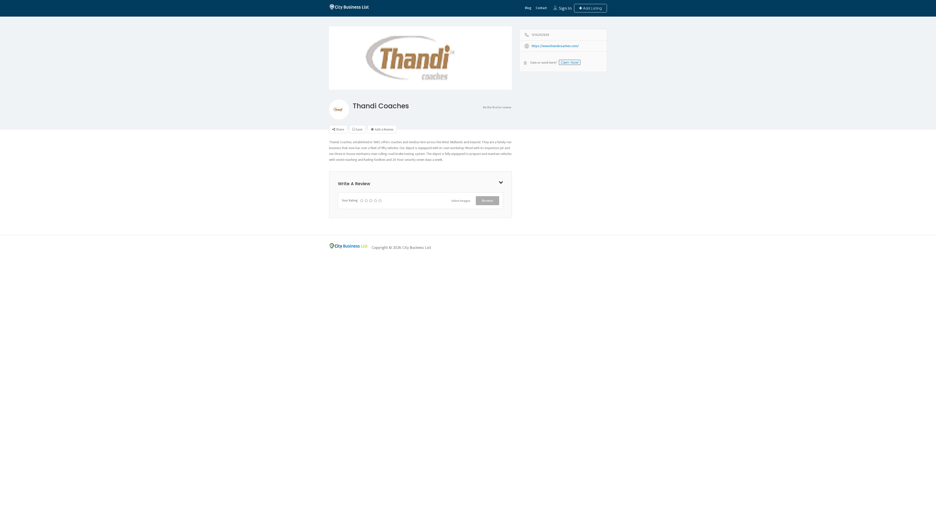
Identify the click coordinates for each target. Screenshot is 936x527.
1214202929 (540, 35)
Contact (541, 8)
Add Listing (592, 8)
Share (339, 129)
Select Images (460, 200)
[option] (420, 81)
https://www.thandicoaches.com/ (555, 46)
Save (358, 129)
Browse (487, 200)
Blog (528, 8)
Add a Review (383, 129)
